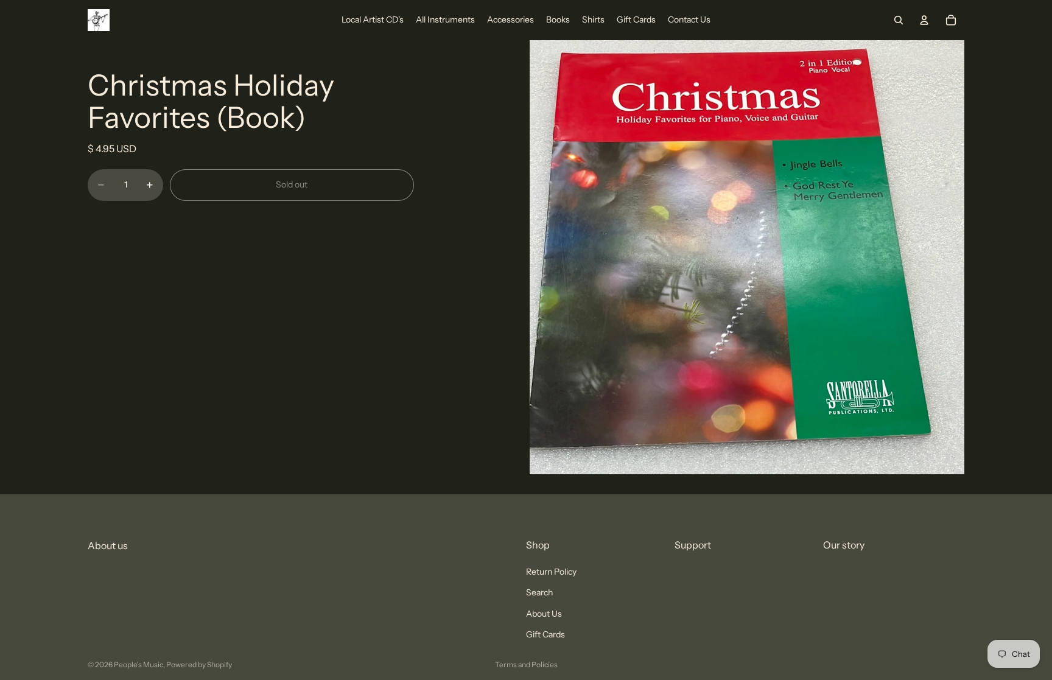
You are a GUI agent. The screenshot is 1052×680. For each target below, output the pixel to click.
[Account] (924, 20)
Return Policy (551, 571)
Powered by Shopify (199, 664)
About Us (544, 613)
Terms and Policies (526, 664)
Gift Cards (545, 634)
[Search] (898, 20)
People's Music (138, 664)
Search (539, 592)
